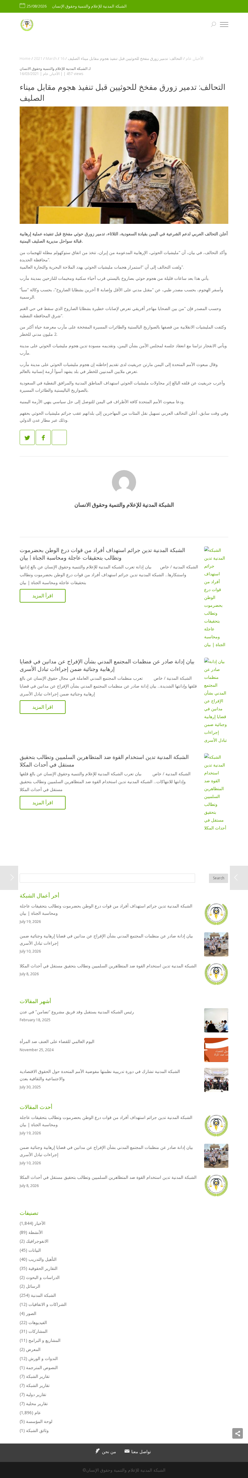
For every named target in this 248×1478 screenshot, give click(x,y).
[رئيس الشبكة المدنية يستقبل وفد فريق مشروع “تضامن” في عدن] (216, 1021)
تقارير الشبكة (38, 1376)
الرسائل (33, 1286)
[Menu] (224, 25)
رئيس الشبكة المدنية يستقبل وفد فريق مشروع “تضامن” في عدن (77, 1012)
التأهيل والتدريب (42, 1259)
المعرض (33, 1349)
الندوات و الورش (43, 1358)
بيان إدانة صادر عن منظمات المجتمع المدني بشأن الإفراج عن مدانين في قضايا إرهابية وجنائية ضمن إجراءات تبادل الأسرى (106, 939)
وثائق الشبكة (37, 1430)
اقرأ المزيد (42, 595)
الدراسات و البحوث (43, 1277)
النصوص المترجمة (42, 1367)
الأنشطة (35, 1232)
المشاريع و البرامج (44, 1340)
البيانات (34, 1250)
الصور (31, 1313)
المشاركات (37, 1331)
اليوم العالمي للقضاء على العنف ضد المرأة (57, 1041)
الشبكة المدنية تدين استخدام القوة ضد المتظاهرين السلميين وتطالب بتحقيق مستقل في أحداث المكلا (108, 966)
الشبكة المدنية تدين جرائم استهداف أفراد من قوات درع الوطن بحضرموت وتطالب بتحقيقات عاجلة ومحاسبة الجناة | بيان (106, 909)
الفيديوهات (37, 1322)
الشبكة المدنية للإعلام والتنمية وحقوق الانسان (53, 68)
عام (45, 73)
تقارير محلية (37, 1403)
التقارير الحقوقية (42, 1268)
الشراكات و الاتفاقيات (47, 1304)
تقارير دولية (36, 1394)
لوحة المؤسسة (39, 1421)
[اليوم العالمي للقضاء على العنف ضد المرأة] (216, 1051)
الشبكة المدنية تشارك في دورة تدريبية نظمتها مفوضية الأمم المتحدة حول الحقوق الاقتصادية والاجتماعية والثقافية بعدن (100, 1074)
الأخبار (55, 73)
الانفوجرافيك (37, 1241)
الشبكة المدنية (43, 1295)
